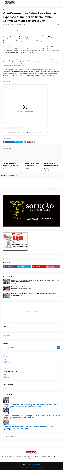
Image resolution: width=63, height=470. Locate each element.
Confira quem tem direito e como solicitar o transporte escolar (31, 165)
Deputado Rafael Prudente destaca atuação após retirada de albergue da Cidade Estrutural (33, 294)
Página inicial (6, 9)
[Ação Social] (53, 269)
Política (5, 364)
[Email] (31, 142)
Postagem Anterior (8, 189)
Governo (13, 9)
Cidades (5, 358)
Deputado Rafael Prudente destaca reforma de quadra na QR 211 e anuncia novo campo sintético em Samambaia (35, 280)
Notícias (5, 356)
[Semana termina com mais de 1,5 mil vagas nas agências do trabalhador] (10, 156)
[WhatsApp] (25, 142)
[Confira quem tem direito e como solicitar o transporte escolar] (31, 156)
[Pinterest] (28, 142)
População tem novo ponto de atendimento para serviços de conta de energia (52, 166)
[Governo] (39, 269)
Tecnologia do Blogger (11, 436)
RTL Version (39, 467)
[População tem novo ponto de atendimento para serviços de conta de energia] (52, 156)
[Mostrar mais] (34, 142)
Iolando (5, 359)
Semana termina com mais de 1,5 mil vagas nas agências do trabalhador (10, 165)
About (4, 376)
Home (4, 354)
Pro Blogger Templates (35, 464)
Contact (32, 467)
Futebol (5, 361)
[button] (2, 2)
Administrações (7, 362)
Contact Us (6, 377)
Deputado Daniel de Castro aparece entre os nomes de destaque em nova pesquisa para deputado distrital (33, 287)
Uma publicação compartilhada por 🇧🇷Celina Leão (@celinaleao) (25, 132)
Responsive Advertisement (31, 311)
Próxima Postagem (55, 189)
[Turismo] (10, 269)
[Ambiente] (24, 269)
